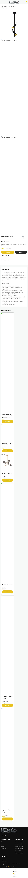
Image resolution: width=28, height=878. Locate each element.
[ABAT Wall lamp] (7, 360)
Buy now (21, 252)
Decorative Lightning (19, 841)
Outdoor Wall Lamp (6, 417)
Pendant (4, 447)
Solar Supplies (18, 850)
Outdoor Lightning (19, 846)
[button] (7, 421)
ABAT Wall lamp (7, 415)
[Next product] (26, 6)
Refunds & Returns (5, 861)
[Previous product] (23, 6)
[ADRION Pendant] (7, 431)
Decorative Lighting (10, 6)
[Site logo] (14, 2)
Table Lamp (5, 701)
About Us (3, 846)
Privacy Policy (4, 858)
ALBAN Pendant (7, 585)
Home (2, 6)
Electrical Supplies (19, 843)
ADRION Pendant (7, 444)
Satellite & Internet (19, 848)
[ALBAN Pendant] (7, 531)
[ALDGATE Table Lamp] (7, 642)
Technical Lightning (19, 852)
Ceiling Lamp (4, 7)
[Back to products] (25, 6)
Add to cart (7, 252)
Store (2, 843)
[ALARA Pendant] (7, 460)
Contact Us (3, 848)
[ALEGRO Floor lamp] (7, 756)
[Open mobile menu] (1, 2)
